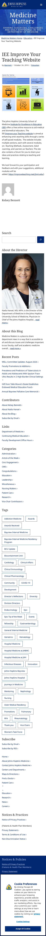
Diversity (33, 596)
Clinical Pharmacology (14, 576)
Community (9, 582)
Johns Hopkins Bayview (14, 671)
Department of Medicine (12, 431)
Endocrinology (10, 610)
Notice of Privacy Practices (13, 819)
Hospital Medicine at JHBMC (16, 650)
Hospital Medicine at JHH (15, 657)
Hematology (24, 637)
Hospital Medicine (12, 644)
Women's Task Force (13, 732)
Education (28, 38)
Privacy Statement (10, 830)
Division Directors (12, 603)
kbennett (8, 65)
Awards (31, 518)
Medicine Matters (23, 18)
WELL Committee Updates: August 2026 (19, 362)
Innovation (32, 664)
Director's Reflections (13, 596)
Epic (25, 610)
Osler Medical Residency (15, 705)
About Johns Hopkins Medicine (15, 761)
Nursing (7, 698)
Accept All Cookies (23, 929)
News (4, 802)
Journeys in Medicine (13, 684)
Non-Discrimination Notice (13, 839)
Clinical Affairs (27, 562)
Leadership (7, 479)
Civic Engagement (10, 462)
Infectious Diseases (12, 664)
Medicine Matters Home (11, 38)
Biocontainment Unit (13, 555)
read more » (15, 348)
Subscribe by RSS (9, 748)
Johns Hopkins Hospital (14, 677)
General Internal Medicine (15, 630)
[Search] (40, 239)
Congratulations (9, 471)
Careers (5, 806)
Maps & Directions (10, 774)
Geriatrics (8, 637)
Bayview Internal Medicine (16, 532)
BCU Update (9, 549)
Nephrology (25, 691)
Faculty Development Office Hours (17, 440)
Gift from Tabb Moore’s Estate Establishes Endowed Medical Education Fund (20, 385)
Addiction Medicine (12, 518)
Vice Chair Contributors (12, 501)
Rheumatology (20, 718)
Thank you (9, 725)
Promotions (9, 711)
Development (10, 589)
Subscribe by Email (10, 418)
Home (4, 756)
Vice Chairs (25, 725)
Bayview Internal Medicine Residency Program (20, 540)
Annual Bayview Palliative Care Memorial (20, 391)
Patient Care (7, 492)
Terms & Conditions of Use (13, 834)
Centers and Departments (13, 769)
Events (31, 616)
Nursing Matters (9, 488)
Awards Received (11, 525)
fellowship (8, 623)
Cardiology (9, 562)
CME (4, 466)
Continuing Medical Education (15, 436)
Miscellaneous (8, 484)
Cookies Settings (23, 921)
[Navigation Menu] (41, 5)
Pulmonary (26, 711)
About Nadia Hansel (10, 409)
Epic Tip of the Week (13, 616)
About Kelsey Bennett (11, 405)
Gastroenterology (28, 623)
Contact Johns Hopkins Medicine (16, 765)
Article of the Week (10, 458)
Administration (8, 453)
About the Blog (8, 413)
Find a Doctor (8, 778)
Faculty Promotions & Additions (16, 366)
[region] (23, 905)
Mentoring (9, 691)
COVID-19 (25, 582)
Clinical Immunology (13, 569)
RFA (6, 718)
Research (6, 497)
